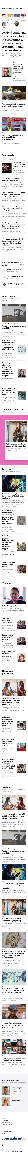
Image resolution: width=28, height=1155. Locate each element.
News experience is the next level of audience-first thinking (8, 391)
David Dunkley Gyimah (8, 1035)
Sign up (4, 1116)
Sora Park (6, 531)
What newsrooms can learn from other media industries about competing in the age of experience (9, 398)
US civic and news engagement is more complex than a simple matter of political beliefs (14, 232)
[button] (17, 8)
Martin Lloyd (6, 630)
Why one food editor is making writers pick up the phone (14, 105)
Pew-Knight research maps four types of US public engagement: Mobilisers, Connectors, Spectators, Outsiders (13, 226)
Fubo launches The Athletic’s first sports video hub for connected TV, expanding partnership (12, 242)
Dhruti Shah (10, 454)
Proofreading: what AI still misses (7, 637)
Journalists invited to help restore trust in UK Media (11, 179)
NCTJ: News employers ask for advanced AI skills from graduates (13, 496)
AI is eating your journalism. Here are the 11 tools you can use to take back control (9, 344)
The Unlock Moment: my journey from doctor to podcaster (18, 69)
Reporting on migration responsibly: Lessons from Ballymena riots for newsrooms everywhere (8, 369)
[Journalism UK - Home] (7, 8)
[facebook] (3, 1145)
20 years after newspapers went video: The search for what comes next (12, 1025)
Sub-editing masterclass (11, 606)
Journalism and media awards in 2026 (8, 564)
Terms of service (6, 1127)
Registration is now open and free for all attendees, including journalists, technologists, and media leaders (19, 170)
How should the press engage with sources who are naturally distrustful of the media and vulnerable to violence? (8, 380)
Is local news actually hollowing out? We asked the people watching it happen (8, 542)
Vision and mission (7, 1122)
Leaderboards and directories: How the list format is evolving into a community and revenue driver (14, 41)
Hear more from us (7, 1124)
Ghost (20, 1151)
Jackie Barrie (6, 664)
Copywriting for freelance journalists (8, 653)
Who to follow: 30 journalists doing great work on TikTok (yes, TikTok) (8, 763)
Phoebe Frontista (7, 712)
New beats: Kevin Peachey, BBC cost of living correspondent (12, 137)
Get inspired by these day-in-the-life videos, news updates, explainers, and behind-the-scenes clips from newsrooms (8, 772)
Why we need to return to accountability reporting (16, 445)
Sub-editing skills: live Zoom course (7, 620)
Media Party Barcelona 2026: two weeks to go (19, 164)
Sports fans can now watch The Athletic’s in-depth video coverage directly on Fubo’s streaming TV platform (13, 249)
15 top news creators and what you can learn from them (7, 721)
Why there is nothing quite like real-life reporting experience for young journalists (13, 701)
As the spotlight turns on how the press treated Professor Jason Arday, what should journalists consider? (16, 450)
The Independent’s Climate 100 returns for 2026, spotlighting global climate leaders (13, 194)
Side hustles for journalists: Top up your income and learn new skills (14, 326)
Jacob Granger (6, 59)
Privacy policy (5, 1129)
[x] (6, 1145)
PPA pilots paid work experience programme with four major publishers (14, 209)
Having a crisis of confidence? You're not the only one (8, 742)
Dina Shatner (6, 402)
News (3, 29)
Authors (4, 1118)
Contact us (5, 1120)
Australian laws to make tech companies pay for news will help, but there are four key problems (8, 517)
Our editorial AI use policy (7, 1132)
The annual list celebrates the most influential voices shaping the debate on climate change (13, 199)
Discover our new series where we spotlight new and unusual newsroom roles (13, 142)
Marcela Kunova (6, 114)
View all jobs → (22, 263)
